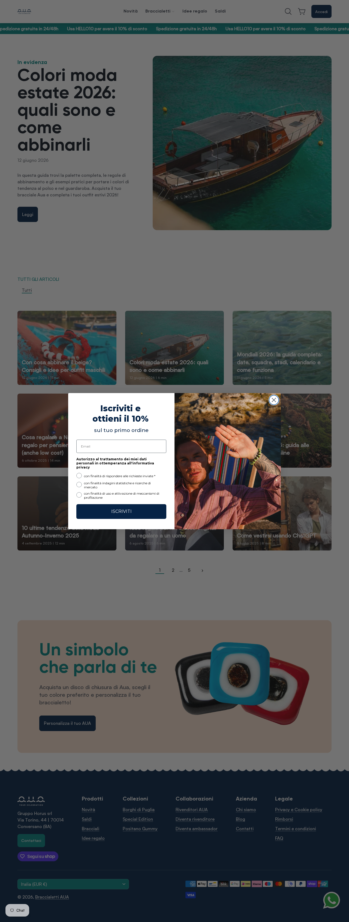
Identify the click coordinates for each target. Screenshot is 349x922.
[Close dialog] (274, 400)
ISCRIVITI (121, 511)
